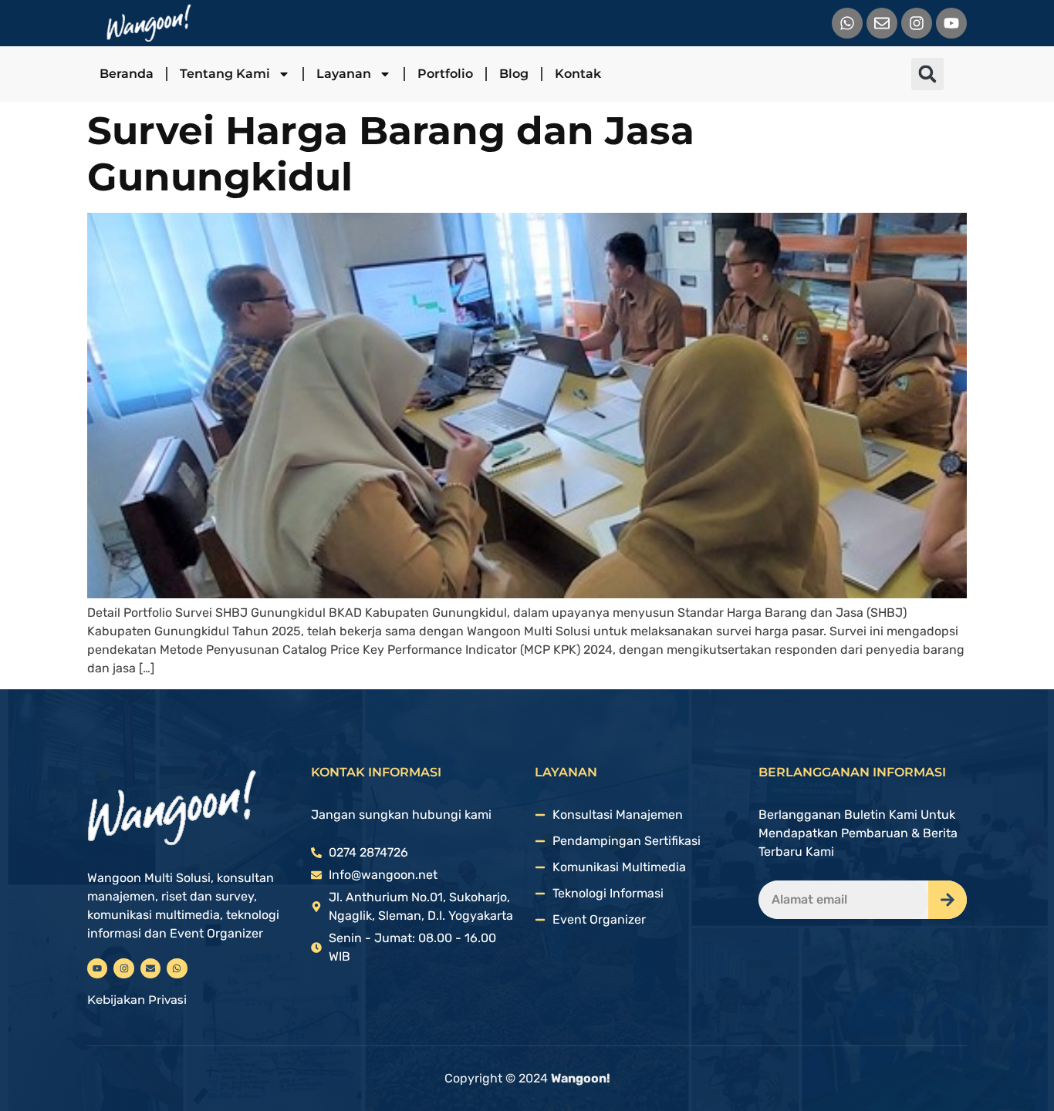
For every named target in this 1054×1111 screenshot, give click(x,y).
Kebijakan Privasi (137, 999)
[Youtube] (951, 23)
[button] (927, 74)
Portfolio (445, 73)
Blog (514, 73)
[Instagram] (916, 23)
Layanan (343, 73)
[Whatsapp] (847, 23)
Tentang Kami (225, 73)
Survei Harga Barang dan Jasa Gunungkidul (390, 153)
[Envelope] (882, 23)
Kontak (578, 73)
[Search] (947, 899)
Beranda (127, 73)
